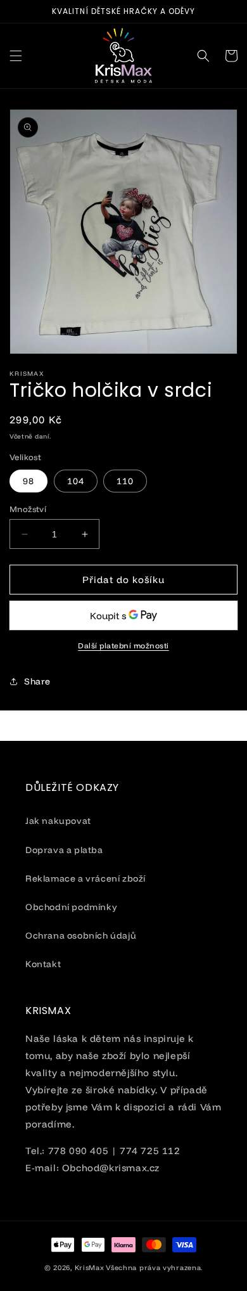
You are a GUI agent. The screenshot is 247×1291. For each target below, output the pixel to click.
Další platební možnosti (123, 645)
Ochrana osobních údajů (80, 935)
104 (75, 481)
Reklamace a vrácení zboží (85, 878)
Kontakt (43, 964)
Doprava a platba (64, 850)
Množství (28, 509)
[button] (16, 56)
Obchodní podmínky (71, 907)
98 (28, 481)
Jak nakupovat (58, 820)
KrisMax (89, 1267)
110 (125, 481)
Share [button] (37, 681)
